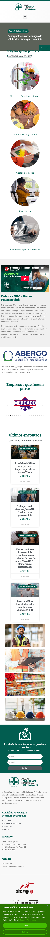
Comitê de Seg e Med (18, 28)
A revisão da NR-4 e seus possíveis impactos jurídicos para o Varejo (25, 467)
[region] (25, 920)
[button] (25, 17)
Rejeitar (25, 932)
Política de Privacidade (27, 920)
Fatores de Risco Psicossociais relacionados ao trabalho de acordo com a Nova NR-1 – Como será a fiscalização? (25, 558)
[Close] (47, 905)
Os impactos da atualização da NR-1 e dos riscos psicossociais (25, 510)
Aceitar (25, 926)
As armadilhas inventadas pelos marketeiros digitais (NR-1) (25, 605)
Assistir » (25, 476)
